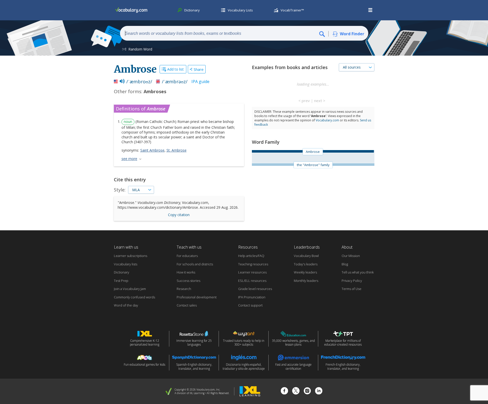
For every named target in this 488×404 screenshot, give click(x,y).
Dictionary (121, 272)
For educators (187, 255)
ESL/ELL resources (252, 280)
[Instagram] (307, 391)
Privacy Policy (352, 280)
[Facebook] (284, 391)
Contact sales (187, 305)
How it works (186, 272)
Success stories (188, 280)
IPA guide (200, 81)
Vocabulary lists (125, 264)
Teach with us (189, 247)
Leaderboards (307, 247)
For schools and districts (195, 264)
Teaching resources (253, 264)
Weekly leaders (305, 272)
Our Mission (351, 255)
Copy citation (179, 214)
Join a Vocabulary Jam (130, 288)
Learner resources (252, 272)
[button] (370, 10)
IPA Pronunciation (251, 297)
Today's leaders (305, 264)
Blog (345, 264)
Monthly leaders (306, 280)
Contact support (250, 305)
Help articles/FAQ (251, 255)
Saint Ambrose (152, 150)
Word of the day (126, 305)
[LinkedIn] (319, 391)
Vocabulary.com (327, 120)
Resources (248, 247)
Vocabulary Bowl (306, 255)
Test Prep (121, 280)
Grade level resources (255, 288)
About (347, 247)
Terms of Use (351, 288)
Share (199, 69)
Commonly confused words (134, 297)
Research (184, 288)
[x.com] (296, 391)
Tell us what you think (358, 272)
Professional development (197, 297)
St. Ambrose (176, 150)
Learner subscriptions (130, 255)
